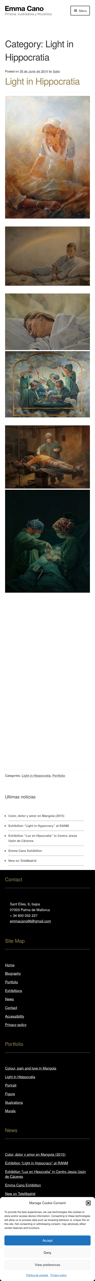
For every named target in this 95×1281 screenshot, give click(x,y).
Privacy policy (58, 1275)
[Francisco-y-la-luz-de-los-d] (47, 644)
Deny (47, 1252)
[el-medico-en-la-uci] (47, 685)
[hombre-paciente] (47, 638)
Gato (56, 71)
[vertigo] (47, 290)
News (9, 998)
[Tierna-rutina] (47, 719)
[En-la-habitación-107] (47, 699)
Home (10, 964)
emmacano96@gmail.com (30, 920)
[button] (88, 1203)
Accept (47, 1240)
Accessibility (14, 1016)
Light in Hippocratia (42, 80)
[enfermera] (47, 597)
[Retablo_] (47, 384)
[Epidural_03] (47, 617)
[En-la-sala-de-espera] (47, 658)
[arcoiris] (47, 706)
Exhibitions (13, 990)
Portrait (11, 1085)
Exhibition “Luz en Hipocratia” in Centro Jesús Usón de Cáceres (45, 1174)
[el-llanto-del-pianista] (47, 733)
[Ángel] (47, 157)
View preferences (47, 1264)
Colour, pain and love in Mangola (30, 1068)
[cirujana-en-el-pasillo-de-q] (47, 672)
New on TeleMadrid (22, 860)
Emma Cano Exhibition (25, 851)
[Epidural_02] (47, 421)
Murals (10, 1110)
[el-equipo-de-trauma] (47, 603)
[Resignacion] (47, 747)
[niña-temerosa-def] (47, 692)
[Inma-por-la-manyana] (47, 624)
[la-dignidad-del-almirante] (47, 678)
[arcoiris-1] (47, 256)
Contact (11, 1007)
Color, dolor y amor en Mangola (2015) (36, 816)
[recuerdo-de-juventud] (47, 726)
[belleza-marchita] (47, 754)
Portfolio (58, 775)
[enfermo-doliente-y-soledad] (47, 651)
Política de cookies (37, 1275)
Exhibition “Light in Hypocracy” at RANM (38, 826)
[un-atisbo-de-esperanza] (47, 713)
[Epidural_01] (47, 610)
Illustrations (14, 1102)
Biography (13, 973)
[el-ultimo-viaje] (47, 665)
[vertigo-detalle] (47, 321)
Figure (10, 1093)
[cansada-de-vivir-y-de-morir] (47, 740)
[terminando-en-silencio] (47, 541)
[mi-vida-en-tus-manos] (47, 457)
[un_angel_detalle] (47, 222)
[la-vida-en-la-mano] (47, 631)
